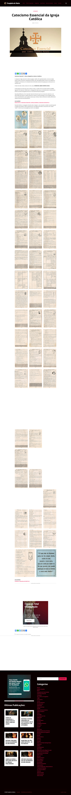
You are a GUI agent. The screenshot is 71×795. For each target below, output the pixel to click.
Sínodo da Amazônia (41, 763)
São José (39, 756)
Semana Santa (40, 760)
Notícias (39, 738)
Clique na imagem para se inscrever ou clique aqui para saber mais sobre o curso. (35, 627)
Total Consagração (29, 3)
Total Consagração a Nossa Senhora (45, 766)
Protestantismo (40, 747)
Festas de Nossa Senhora (42, 710)
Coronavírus (39, 699)
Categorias (37, 3)
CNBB (38, 698)
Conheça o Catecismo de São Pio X (22, 581)
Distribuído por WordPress (26, 792)
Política (38, 745)
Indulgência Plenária (41, 723)
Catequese (35, 11)
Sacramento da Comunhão (43, 751)
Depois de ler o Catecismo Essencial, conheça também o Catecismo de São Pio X (32, 102)
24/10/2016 (36, 22)
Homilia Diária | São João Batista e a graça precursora (11, 761)
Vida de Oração (40, 772)
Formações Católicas (27, 634)
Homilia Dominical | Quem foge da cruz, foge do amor (10, 721)
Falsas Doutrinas (40, 707)
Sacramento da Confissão (42, 753)
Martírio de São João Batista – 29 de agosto (26, 742)
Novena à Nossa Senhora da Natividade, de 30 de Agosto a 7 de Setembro (27, 722)
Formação (39, 714)
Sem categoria (40, 759)
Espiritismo (39, 705)
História (39, 719)
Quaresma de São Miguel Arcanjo (44, 750)
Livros (38, 727)
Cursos (55, 3)
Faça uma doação (49, 3)
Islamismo (39, 724)
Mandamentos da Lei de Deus (43, 730)
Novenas (39, 739)
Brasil (38, 690)
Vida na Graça (40, 775)
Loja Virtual (42, 3)
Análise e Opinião (41, 689)
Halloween (39, 717)
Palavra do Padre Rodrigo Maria (44, 742)
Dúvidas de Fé (40, 704)
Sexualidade (39, 762)
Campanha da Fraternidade (43, 692)
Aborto (38, 687)
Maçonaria (39, 729)
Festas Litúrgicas (40, 711)
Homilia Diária (40, 720)
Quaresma (39, 748)
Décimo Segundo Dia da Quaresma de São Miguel (27, 760)
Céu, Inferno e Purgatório (42, 696)
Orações (39, 741)
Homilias (39, 722)
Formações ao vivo (41, 716)
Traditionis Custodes (41, 768)
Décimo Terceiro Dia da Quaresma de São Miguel (11, 742)
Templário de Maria (11, 792)
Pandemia (39, 744)
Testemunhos (40, 765)
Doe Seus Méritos (41, 702)
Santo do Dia (40, 754)
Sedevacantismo (40, 757)
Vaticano (39, 771)
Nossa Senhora (40, 736)
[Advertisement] (35, 64)
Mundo (38, 735)
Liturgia (38, 726)
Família (38, 708)
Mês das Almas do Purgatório (43, 732)
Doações (18, 792)
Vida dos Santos (40, 774)
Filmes (38, 713)
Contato (59, 3)
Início (24, 3)
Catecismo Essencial (19, 634)
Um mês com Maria (41, 769)
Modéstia (39, 733)
